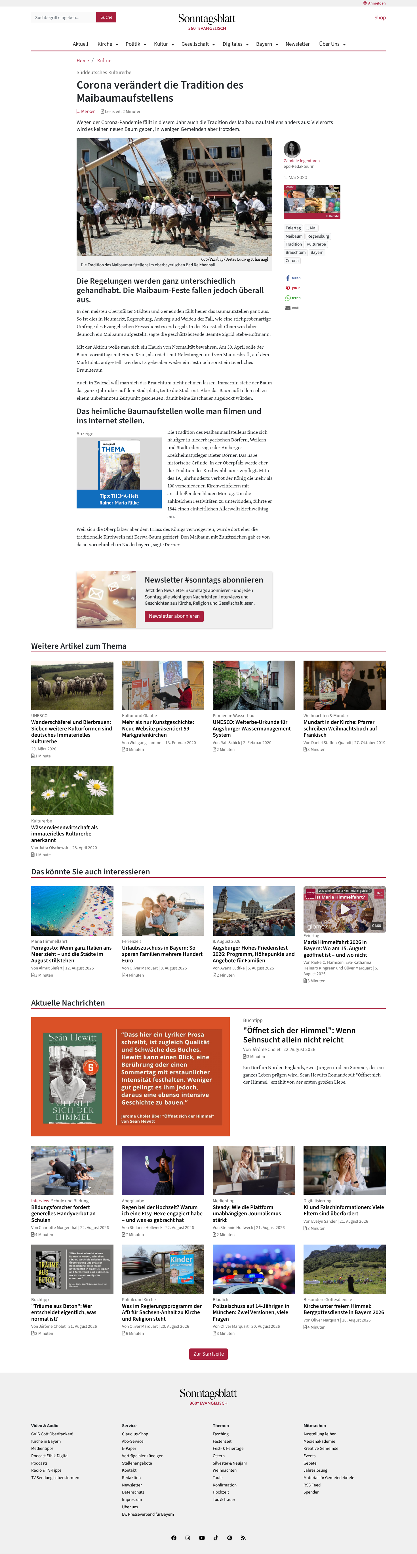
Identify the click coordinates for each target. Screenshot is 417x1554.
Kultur (161, 44)
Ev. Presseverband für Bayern (148, 1514)
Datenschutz (133, 1492)
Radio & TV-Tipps (46, 1470)
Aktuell (80, 44)
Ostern (219, 1456)
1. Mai (311, 228)
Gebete (310, 1463)
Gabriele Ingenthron (302, 161)
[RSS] (243, 1539)
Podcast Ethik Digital (50, 1456)
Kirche (105, 44)
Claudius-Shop (135, 1434)
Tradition (294, 244)
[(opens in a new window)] (173, 1539)
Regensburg (318, 236)
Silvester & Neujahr (230, 1463)
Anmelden (377, 3)
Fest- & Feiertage (228, 1449)
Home (83, 60)
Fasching (221, 1434)
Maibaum (294, 236)
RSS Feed (312, 1485)
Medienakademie (319, 1441)
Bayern (264, 44)
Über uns (130, 1507)
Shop (380, 18)
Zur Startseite (208, 1354)
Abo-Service (133, 1441)
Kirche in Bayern (46, 1441)
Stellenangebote (137, 1463)
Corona (292, 260)
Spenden (311, 1492)
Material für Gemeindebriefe (329, 1478)
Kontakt (129, 1470)
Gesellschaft (195, 44)
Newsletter (298, 44)
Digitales (232, 44)
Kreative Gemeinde (321, 1449)
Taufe (218, 1478)
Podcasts (39, 1463)
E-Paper (129, 1449)
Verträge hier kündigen (142, 1456)
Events (309, 1456)
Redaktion (131, 1478)
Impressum (132, 1500)
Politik (133, 44)
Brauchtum (296, 252)
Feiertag (293, 228)
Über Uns (329, 44)
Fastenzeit (222, 1441)
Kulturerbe (316, 244)
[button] (86, 111)
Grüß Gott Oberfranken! (52, 1434)
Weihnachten (225, 1470)
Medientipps (42, 1449)
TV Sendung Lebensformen (55, 1478)
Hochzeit (221, 1492)
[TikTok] (216, 1539)
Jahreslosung (315, 1470)
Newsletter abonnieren (174, 616)
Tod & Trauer (224, 1500)
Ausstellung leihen (320, 1434)
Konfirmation (225, 1485)
